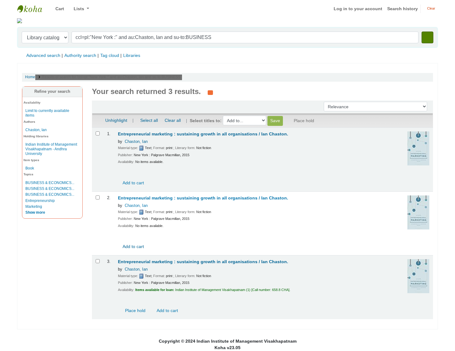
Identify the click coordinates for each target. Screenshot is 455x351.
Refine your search (52, 91)
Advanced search (43, 55)
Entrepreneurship (40, 201)
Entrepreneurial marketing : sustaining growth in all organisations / (203, 134)
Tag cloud (109, 55)
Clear (430, 8)
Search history (402, 8)
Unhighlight (115, 120)
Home (30, 77)
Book (29, 168)
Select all (149, 120)
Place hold (134, 310)
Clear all (173, 120)
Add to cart (133, 182)
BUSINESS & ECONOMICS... (49, 183)
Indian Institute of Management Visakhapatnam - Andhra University (51, 149)
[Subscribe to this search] (210, 92)
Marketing (33, 206)
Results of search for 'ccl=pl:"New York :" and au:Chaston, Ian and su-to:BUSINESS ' (112, 77)
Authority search (80, 55)
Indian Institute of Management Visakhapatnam (32, 8)
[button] (57, 9)
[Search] (427, 37)
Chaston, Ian (36, 130)
